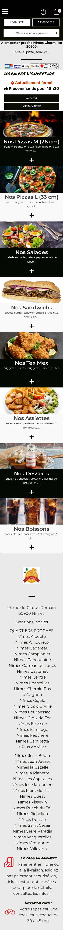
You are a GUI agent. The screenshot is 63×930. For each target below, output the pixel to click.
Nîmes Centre (32, 677)
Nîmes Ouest (32, 796)
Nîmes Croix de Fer (32, 718)
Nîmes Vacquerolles (32, 837)
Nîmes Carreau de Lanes (32, 665)
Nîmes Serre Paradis (32, 831)
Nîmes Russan (32, 819)
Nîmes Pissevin (32, 802)
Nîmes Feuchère (32, 735)
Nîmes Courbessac (32, 712)
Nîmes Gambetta (32, 741)
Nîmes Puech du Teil (32, 808)
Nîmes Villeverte (32, 848)
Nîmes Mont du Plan (32, 790)
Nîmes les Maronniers (32, 784)
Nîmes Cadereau (32, 648)
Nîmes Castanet (32, 671)
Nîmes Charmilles (32, 683)
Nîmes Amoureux (32, 642)
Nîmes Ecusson (32, 723)
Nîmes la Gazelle (32, 767)
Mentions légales (31, 622)
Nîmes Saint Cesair (32, 825)
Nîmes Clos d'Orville (32, 706)
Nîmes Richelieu (32, 813)
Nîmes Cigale (32, 700)
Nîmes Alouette (32, 636)
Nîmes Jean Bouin (32, 755)
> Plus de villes (32, 747)
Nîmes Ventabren (32, 842)
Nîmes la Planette (32, 773)
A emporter (46, 22)
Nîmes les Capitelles (32, 779)
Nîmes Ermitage (32, 729)
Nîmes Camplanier (32, 654)
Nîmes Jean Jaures (32, 761)
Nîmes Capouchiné (32, 659)
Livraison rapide (38, 902)
